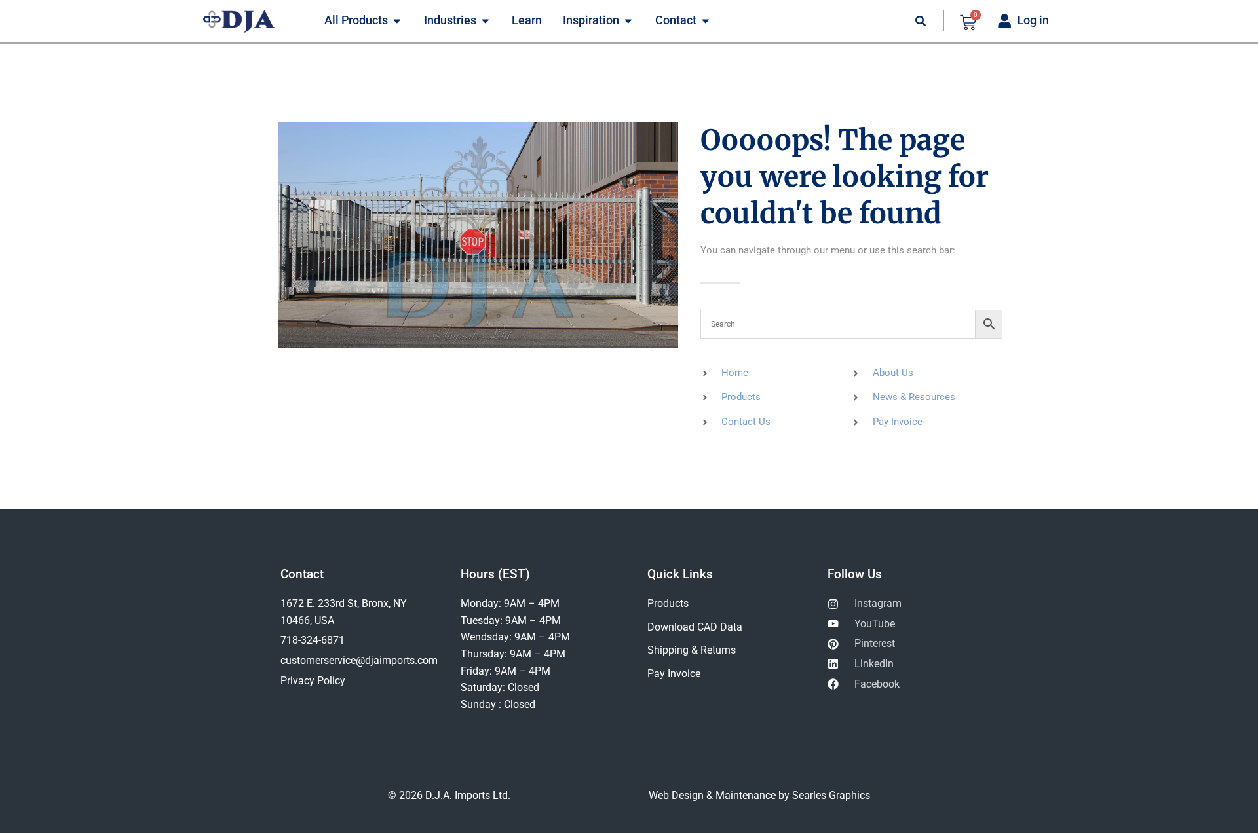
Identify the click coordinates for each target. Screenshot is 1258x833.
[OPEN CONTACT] (706, 21)
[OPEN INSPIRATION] (628, 21)
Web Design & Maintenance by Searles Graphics (759, 795)
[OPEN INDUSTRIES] (485, 21)
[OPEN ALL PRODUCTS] (397, 21)
